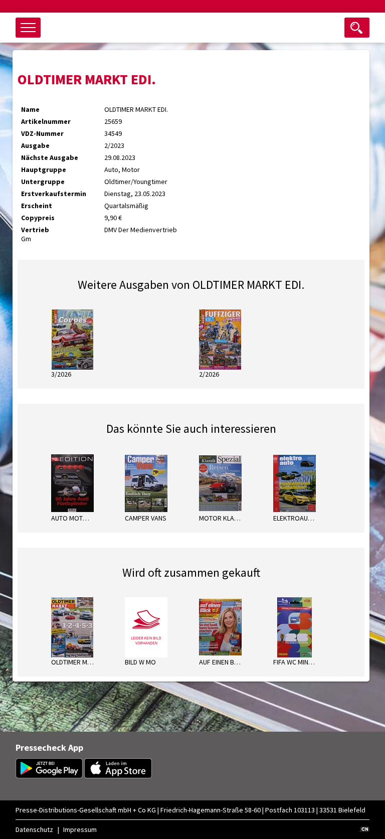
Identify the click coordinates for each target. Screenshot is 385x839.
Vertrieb (35, 229)
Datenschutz (34, 829)
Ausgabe (35, 145)
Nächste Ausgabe (49, 157)
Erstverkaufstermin (53, 193)
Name (30, 109)
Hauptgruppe (43, 169)
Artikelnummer (46, 121)
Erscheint (36, 205)
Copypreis (38, 217)
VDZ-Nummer (42, 133)
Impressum (80, 829)
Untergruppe (43, 181)
